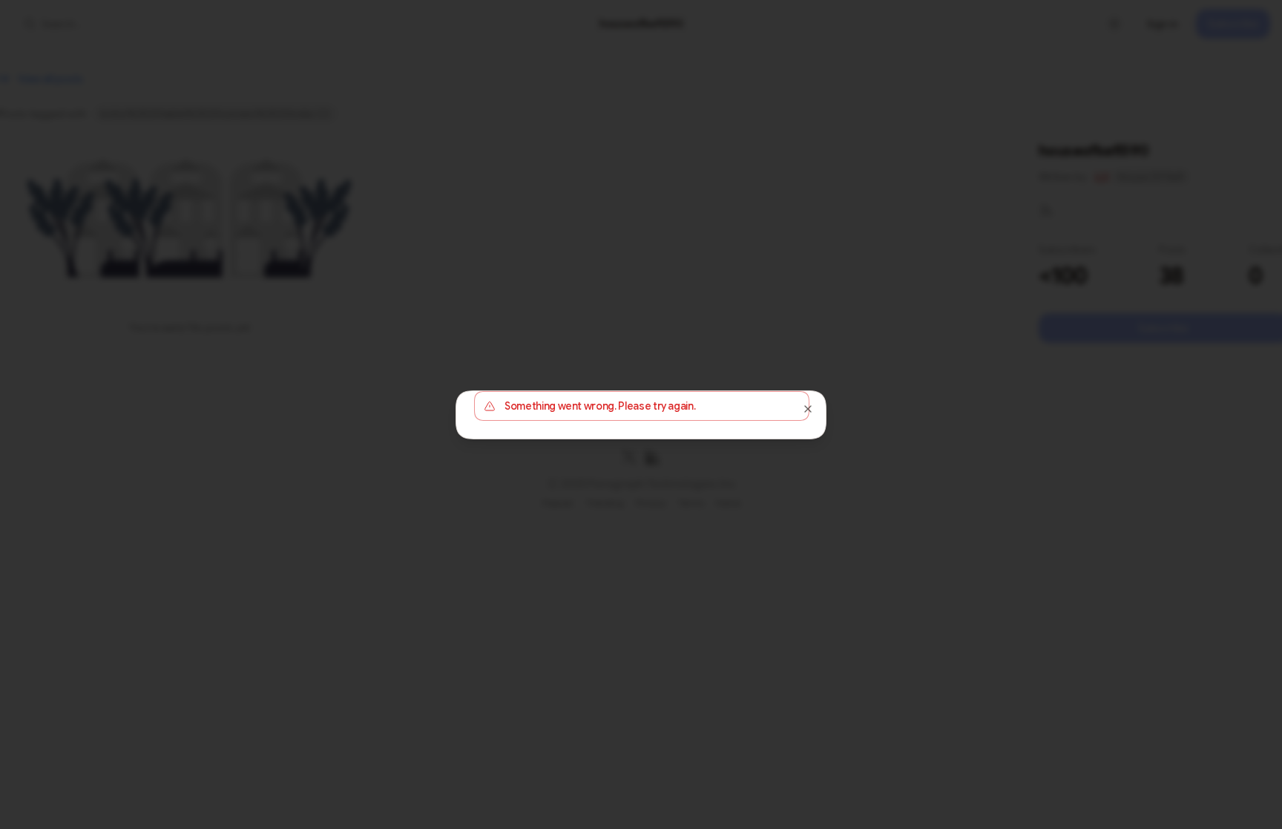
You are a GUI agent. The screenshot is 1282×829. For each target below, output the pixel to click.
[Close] (808, 409)
